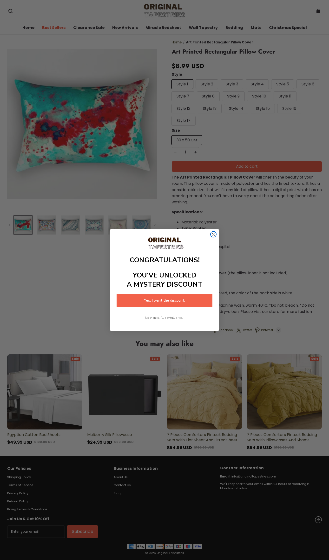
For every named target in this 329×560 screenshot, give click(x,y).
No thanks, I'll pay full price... (164, 318)
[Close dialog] (213, 234)
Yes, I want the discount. (164, 300)
